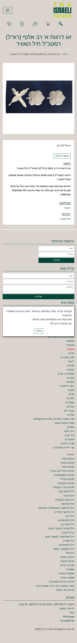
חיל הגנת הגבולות (64, 499)
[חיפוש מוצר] (61, 24)
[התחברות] (21, 24)
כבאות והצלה (67, 561)
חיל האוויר (65, 219)
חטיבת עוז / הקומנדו (63, 487)
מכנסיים (70, 402)
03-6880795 (67, 620)
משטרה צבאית (66, 573)
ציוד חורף (69, 431)
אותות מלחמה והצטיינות (61, 336)
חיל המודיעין (67, 524)
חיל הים (70, 516)
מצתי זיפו (69, 410)
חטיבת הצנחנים (65, 483)
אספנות (70, 340)
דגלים (71, 353)
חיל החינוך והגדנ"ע (64, 512)
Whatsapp (68, 616)
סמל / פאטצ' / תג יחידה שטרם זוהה (55, 585)
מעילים (70, 406)
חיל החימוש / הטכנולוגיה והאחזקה (56, 507)
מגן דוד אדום (67, 565)
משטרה (70, 569)
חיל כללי (70, 552)
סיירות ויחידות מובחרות (61, 581)
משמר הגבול (67, 577)
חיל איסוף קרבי (66, 491)
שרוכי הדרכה (67, 443)
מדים (71, 394)
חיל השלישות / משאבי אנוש (59, 536)
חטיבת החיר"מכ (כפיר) (62, 470)
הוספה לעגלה (62, 156)
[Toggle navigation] (7, 10)
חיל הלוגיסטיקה (66, 520)
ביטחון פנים (68, 458)
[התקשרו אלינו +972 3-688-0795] (9, 24)
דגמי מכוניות (67, 357)
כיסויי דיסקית (67, 386)
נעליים (71, 414)
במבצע (70, 349)
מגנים (71, 390)
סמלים (70, 427)
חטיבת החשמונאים (64, 475)
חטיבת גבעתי (67, 462)
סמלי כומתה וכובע (64, 423)
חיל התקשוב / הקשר (63, 548)
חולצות (70, 369)
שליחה (56, 260)
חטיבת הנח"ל (67, 479)
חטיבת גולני (68, 466)
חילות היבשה (67, 557)
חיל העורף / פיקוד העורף (61, 528)
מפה (71, 612)
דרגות (67, 208)
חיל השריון (68, 540)
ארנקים (70, 345)
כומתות (70, 381)
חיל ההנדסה (67, 503)
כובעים (70, 377)
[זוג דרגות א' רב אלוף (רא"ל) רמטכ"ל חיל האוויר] (38, 98)
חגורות (70, 365)
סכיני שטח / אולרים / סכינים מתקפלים (54, 418)
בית (65, 54)
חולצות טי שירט (66, 373)
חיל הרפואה (68, 532)
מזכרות (70, 398)
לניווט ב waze (67, 608)
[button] (34, 24)
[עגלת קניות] (48, 24)
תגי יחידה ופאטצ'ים (63, 447)
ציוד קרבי (69, 435)
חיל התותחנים (66, 544)
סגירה (39, 331)
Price (68, 145)
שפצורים (69, 439)
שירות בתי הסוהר (65, 590)
